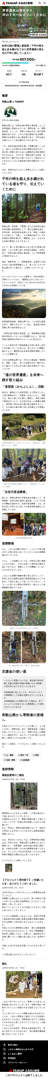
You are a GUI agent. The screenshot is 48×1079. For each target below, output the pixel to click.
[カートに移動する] (39, 2)
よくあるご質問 (15, 1053)
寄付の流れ (13, 1045)
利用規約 (12, 1058)
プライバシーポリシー (18, 1062)
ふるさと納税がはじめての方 (20, 1049)
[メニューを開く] (44, 2)
